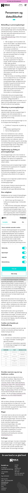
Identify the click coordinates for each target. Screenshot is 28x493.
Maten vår (17, 470)
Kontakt (16, 465)
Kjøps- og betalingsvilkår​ (7, 480)
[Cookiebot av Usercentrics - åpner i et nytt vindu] (20, 218)
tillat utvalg (14, 273)
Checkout (3, 489)
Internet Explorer (20, 384)
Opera (10, 384)
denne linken (10, 390)
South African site (19, 475)
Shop (2, 486)
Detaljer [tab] (14, 222)
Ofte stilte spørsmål (19, 473)
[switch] (24, 252)
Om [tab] (23, 222)
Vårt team (17, 471)
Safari (13, 382)
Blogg (16, 466)
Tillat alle (14, 268)
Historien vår (18, 468)
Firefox (9, 382)
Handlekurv (4, 488)
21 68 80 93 (4, 467)
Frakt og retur (4, 478)
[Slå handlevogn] (20, 5)
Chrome (4, 382)
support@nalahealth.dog (8, 37)
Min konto (3, 484)
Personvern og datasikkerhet (4, 482)
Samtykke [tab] (5, 222)
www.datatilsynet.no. (7, 435)
